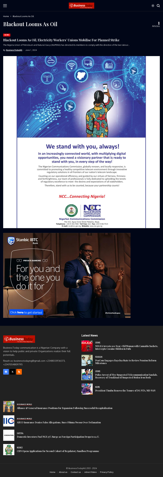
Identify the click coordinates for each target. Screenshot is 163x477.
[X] (12, 372)
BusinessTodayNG (14, 50)
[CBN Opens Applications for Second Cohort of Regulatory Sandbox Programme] (8, 449)
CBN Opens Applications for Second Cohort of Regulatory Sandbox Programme (58, 451)
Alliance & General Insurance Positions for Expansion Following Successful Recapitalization (64, 408)
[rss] (19, 372)
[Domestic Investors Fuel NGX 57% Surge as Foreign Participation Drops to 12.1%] (8, 435)
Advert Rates (90, 472)
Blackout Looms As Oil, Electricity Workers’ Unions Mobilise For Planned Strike (61, 40)
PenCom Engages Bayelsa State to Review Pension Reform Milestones (125, 362)
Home (6, 16)
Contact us (76, 472)
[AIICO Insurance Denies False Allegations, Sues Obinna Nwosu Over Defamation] (8, 420)
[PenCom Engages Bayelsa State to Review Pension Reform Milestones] (87, 360)
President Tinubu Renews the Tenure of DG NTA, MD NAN (125, 390)
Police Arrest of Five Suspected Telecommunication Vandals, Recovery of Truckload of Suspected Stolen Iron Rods (126, 376)
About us (63, 472)
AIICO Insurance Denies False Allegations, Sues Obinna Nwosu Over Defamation (59, 422)
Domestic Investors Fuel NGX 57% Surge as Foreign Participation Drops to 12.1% (58, 436)
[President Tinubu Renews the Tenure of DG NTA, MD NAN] (87, 389)
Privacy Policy (106, 472)
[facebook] (6, 372)
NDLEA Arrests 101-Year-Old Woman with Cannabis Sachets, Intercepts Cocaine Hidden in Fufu (126, 347)
